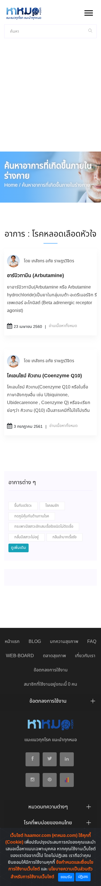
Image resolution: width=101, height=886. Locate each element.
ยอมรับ (66, 877)
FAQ (91, 641)
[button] (88, 12)
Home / (12, 185)
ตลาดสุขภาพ (54, 656)
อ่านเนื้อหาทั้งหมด (63, 326)
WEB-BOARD (20, 656)
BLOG (35, 641)
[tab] (50, 702)
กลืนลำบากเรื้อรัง (64, 537)
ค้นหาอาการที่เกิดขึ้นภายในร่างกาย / (57, 185)
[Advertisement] (50, 98)
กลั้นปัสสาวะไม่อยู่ (26, 537)
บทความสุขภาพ (64, 641)
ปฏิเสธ (83, 877)
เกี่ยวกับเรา (85, 656)
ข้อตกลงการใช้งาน (51, 670)
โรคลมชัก (52, 505)
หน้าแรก (12, 641)
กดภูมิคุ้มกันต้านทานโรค (31, 516)
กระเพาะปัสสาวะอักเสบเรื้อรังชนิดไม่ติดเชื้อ (43, 526)
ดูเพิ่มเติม (18, 548)
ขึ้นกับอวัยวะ (23, 505)
